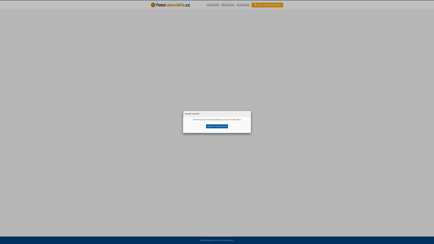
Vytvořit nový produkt (217, 126)
